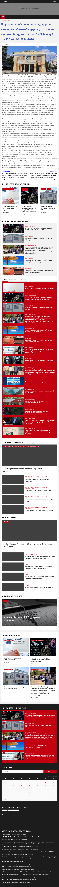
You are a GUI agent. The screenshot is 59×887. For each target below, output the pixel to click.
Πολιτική (32, 399)
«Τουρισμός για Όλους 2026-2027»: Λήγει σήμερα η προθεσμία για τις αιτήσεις (39, 261)
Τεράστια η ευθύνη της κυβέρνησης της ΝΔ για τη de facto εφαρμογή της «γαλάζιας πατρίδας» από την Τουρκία (39, 422)
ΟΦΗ (38, 446)
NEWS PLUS (3, 20)
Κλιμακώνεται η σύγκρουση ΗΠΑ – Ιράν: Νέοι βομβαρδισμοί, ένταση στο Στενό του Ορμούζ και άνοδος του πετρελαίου (29, 617)
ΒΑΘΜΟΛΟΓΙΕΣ (33, 446)
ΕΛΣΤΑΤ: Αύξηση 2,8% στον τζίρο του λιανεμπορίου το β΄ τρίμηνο (17, 864)
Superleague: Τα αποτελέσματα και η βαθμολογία (22, 469)
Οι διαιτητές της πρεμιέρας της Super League (38, 382)
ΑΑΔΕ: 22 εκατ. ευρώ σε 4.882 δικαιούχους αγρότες (10, 208)
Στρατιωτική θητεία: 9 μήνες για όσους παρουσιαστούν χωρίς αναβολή (36, 411)
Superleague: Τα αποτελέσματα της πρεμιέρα (38, 490)
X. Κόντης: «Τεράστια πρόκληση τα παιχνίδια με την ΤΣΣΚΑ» (16, 882)
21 (37, 792)
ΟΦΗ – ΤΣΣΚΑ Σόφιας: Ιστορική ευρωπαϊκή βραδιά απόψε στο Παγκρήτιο (19, 879)
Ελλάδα (8, 20)
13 (29, 789)
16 (53, 789)
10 (5, 789)
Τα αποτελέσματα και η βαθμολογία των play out (39, 510)
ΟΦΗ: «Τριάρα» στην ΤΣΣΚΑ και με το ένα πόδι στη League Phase (17, 854)
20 (29, 792)
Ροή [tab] (5, 280)
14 (37, 789)
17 (5, 792)
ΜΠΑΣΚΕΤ (6, 521)
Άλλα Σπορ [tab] (23, 280)
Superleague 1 (25, 446)
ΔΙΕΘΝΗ (5, 601)
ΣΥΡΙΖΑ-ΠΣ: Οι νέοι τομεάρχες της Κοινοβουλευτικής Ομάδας (35, 401)
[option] (29, 229)
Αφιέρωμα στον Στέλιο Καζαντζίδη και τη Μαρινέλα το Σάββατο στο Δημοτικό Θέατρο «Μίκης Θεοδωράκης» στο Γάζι (29, 877)
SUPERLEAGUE (28, 268)
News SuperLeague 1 (9, 446)
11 (13, 789)
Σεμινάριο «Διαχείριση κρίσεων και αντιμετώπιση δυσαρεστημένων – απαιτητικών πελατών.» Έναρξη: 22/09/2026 (39, 351)
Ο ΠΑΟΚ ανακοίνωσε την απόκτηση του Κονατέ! (39, 587)
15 (45, 789)
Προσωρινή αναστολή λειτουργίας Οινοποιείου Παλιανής (48, 208)
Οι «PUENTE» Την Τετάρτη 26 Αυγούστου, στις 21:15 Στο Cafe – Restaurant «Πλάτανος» (29, 209)
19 (21, 792)
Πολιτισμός (25, 190)
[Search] (56, 16)
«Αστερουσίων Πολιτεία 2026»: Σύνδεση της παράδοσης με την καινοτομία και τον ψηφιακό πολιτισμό (38, 432)
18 (13, 792)
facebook (55, 1)
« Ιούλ (3, 802)
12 (21, 789)
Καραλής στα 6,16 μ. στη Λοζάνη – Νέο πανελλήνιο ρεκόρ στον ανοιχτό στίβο (39, 271)
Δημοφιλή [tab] (13, 280)
